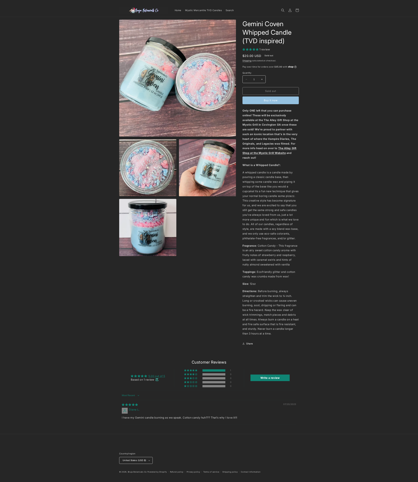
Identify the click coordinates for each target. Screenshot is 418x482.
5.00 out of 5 (156, 376)
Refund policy (176, 472)
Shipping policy (230, 472)
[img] (130, 404)
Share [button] (249, 343)
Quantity (246, 72)
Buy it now (271, 100)
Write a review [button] (270, 377)
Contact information (250, 472)
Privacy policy (193, 472)
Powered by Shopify (157, 472)
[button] (282, 10)
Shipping (246, 60)
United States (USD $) (134, 460)
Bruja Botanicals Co (137, 472)
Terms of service (211, 472)
